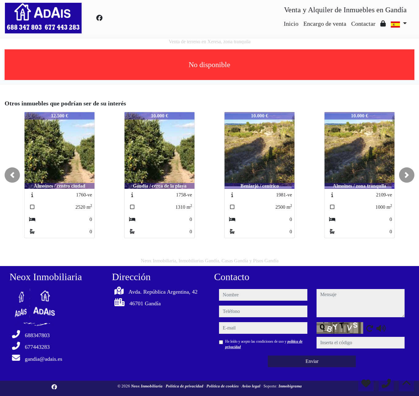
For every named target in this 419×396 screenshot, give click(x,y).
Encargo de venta (324, 23)
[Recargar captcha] (370, 328)
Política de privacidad (185, 386)
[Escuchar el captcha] (381, 328)
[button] (12, 175)
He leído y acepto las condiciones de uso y (263, 344)
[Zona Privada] (383, 24)
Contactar (363, 23)
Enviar (312, 361)
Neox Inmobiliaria (147, 386)
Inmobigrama (290, 386)
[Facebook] (99, 18)
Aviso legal (251, 386)
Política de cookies (223, 386)
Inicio (291, 23)
